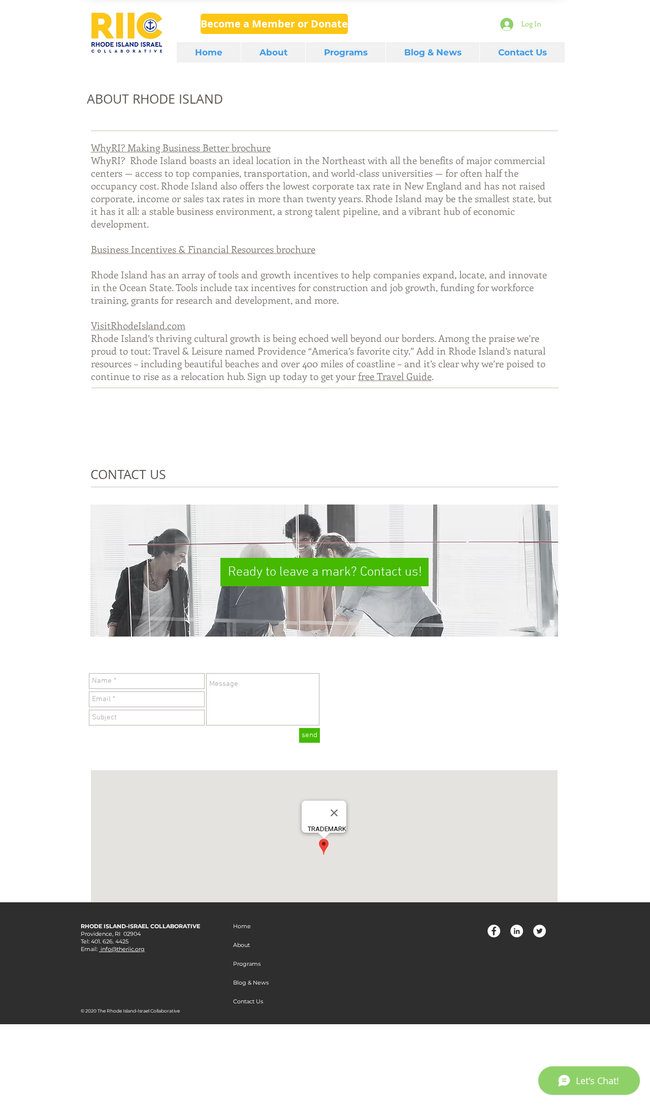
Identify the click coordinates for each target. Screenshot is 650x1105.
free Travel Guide (395, 376)
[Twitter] (539, 931)
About (241, 945)
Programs (247, 963)
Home (242, 926)
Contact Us (248, 1001)
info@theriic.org (122, 949)
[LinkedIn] (516, 931)
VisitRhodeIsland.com (138, 325)
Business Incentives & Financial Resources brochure (203, 249)
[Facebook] (494, 931)
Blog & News (251, 982)
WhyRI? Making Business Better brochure (181, 147)
